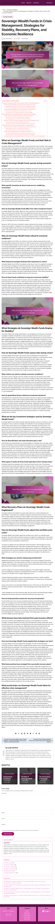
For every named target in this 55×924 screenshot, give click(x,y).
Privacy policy (27, 917)
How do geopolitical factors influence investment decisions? (18, 118)
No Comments (25, 38)
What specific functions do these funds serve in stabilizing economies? (21, 106)
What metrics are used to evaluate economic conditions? (18, 117)
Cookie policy (27, 915)
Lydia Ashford (13, 748)
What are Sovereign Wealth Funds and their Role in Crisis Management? (21, 103)
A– (10, 914)
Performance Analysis (9, 866)
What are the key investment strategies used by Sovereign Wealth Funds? (21, 120)
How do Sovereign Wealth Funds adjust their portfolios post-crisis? (20, 126)
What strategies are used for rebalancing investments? (17, 128)
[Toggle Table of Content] (44, 101)
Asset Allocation (8, 863)
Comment (4, 793)
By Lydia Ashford (8, 38)
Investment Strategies (7, 16)
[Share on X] (45, 911)
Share (46, 908)
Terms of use (27, 919)
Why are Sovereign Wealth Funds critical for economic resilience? (19, 109)
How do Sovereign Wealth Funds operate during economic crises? (19, 104)
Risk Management (8, 870)
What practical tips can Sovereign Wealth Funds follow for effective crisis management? (25, 136)
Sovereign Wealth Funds (10, 872)
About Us (29, 2)
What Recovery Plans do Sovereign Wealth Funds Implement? (18, 125)
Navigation (27, 908)
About (8, 908)
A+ (7, 914)
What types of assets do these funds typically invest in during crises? (20, 123)
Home (23, 2)
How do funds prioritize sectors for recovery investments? (18, 129)
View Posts (49, 2)
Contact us (11, 911)
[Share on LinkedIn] (47, 911)
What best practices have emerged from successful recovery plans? (20, 134)
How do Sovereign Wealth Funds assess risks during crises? (18, 115)
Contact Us (36, 2)
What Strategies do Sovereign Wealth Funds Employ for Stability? (19, 114)
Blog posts (27, 913)
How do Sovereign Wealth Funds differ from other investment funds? (20, 107)
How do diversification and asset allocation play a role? (17, 122)
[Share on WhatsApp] (49, 911)
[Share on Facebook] (43, 911)
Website (3, 824)
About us (5, 911)
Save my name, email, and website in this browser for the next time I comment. (21, 830)
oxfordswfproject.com (8, 2)
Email (3, 818)
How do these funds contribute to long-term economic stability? (19, 112)
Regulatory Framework (9, 868)
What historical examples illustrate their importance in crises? (18, 110)
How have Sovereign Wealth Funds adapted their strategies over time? (20, 133)
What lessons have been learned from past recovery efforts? (18, 131)
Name (3, 812)
